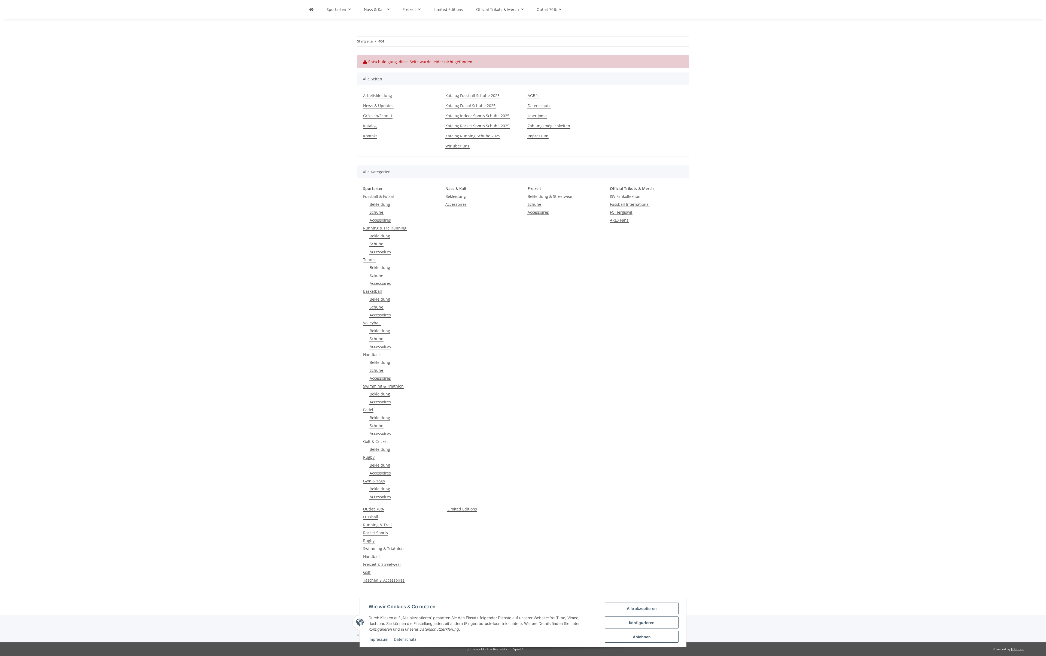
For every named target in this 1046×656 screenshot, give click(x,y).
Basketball (372, 291)
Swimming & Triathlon (383, 386)
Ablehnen (642, 636)
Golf (366, 572)
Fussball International (630, 204)
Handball (371, 354)
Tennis (369, 259)
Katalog (370, 125)
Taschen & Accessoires (384, 580)
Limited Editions (462, 509)
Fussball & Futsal (378, 196)
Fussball (370, 516)
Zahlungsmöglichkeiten (549, 125)
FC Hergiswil (621, 212)
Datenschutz (405, 639)
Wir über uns (457, 146)
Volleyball (372, 322)
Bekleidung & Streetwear (550, 196)
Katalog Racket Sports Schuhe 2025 (477, 125)
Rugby (369, 457)
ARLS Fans (619, 220)
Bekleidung (380, 204)
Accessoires (380, 220)
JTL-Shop (1017, 649)
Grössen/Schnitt (377, 115)
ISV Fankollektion (625, 196)
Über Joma (537, 115)
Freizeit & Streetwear (382, 564)
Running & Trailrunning (384, 228)
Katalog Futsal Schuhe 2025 (470, 105)
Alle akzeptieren (642, 608)
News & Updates (378, 105)
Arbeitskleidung (377, 95)
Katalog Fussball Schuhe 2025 (472, 95)
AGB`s (533, 95)
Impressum (378, 639)
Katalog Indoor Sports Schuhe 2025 (477, 115)
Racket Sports (375, 532)
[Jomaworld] (311, 9)
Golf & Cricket (375, 441)
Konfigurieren (642, 622)
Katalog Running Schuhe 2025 (472, 135)
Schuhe (376, 212)
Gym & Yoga (374, 480)
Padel (368, 409)
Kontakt (370, 135)
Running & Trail (377, 524)
